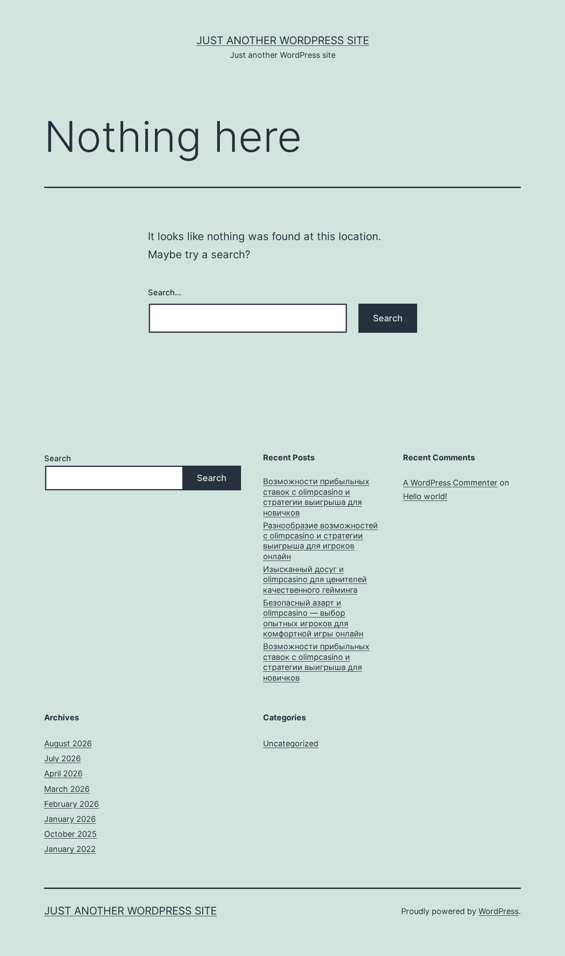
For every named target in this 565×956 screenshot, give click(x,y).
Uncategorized (290, 743)
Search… (164, 292)
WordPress (498, 911)
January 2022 (70, 849)
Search (57, 458)
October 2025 (70, 834)
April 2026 (63, 773)
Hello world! (425, 496)
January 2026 (70, 819)
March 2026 (67, 789)
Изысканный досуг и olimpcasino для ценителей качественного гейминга (315, 580)
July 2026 (62, 758)
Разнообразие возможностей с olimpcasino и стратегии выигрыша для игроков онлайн (320, 541)
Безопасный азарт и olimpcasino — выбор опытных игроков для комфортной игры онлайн (313, 618)
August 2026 (68, 743)
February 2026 (71, 804)
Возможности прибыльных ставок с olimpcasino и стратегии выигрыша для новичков (316, 497)
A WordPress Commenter (450, 482)
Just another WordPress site (282, 40)
